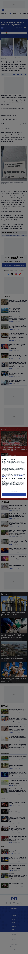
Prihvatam (14, 494)
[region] (14, 477)
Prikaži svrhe (14, 491)
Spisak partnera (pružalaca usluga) (9, 486)
